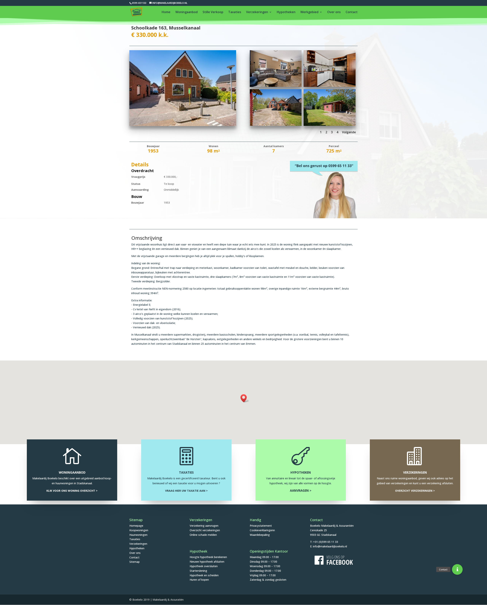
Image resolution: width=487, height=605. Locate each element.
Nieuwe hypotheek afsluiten (207, 561)
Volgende (349, 132)
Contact (352, 12)
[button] (244, 398)
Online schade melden (203, 535)
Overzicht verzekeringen (205, 530)
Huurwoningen (138, 535)
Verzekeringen (257, 12)
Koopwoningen (138, 530)
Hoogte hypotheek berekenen (208, 557)
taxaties (186, 472)
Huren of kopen (199, 579)
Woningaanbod (186, 12)
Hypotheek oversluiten (204, 566)
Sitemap (134, 562)
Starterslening (198, 570)
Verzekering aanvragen (204, 525)
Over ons (334, 12)
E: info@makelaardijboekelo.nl (328, 546)
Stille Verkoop (213, 12)
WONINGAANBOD (72, 472)
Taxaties (234, 12)
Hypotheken (286, 12)
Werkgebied (309, 12)
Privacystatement (261, 525)
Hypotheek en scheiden (204, 575)
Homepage (136, 525)
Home (166, 12)
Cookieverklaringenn (262, 530)
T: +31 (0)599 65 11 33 (324, 542)
